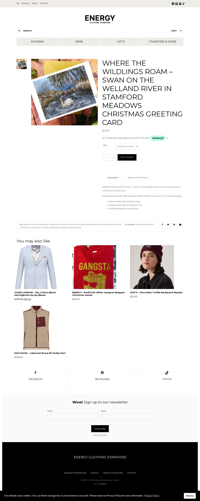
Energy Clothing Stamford (100, 457)
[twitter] (168, 224)
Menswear (54, 228)
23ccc (103, 484)
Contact (131, 473)
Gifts (121, 41)
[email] (180, 224)
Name (49, 411)
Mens (79, 41)
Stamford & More (162, 41)
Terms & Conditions (113, 473)
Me (18, 3)
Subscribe (100, 429)
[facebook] (162, 224)
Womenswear (75, 228)
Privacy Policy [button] (152, 495)
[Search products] (19, 30)
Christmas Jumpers (145, 225)
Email (103, 411)
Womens (37, 41)
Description (113, 177)
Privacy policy (100, 435)
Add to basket (127, 157)
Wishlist (25, 3)
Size (105, 145)
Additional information (138, 177)
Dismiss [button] (190, 496)
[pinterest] (174, 224)
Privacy (95, 473)
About (35, 3)
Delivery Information (75, 473)
